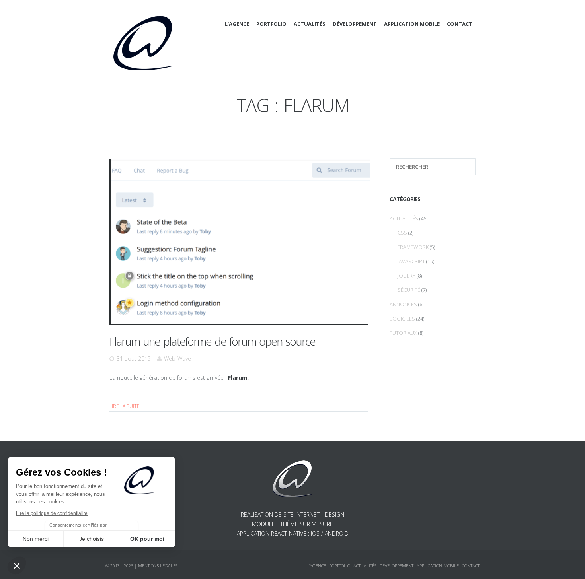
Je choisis (91, 539)
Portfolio (271, 23)
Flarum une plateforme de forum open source (212, 341)
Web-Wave (177, 358)
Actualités (310, 23)
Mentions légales (157, 566)
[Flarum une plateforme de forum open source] (240, 241)
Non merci (36, 539)
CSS (402, 232)
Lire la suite (124, 406)
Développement (355, 23)
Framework (413, 247)
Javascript (411, 261)
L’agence (237, 23)
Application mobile (412, 23)
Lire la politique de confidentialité (52, 513)
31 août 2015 (134, 358)
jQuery (406, 275)
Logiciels (402, 318)
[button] (16, 565)
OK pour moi (147, 539)
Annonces (403, 304)
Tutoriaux (403, 332)
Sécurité (409, 289)
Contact (459, 23)
